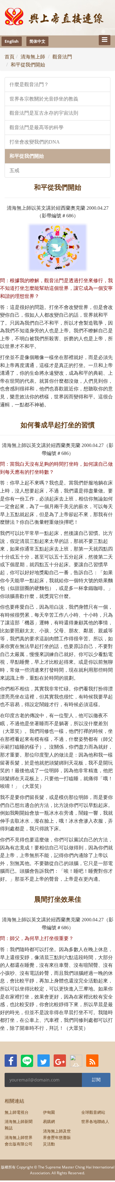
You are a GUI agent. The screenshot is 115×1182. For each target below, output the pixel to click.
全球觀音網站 (93, 1112)
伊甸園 (49, 1112)
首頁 (9, 56)
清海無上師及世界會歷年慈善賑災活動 (57, 1137)
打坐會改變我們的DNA (35, 141)
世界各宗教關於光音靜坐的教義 (44, 98)
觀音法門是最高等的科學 (36, 127)
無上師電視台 (17, 1112)
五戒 (14, 170)
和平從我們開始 (28, 64)
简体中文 (37, 41)
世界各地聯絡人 (95, 1121)
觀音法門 (62, 56)
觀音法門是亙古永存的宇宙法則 (44, 113)
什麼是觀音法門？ (29, 84)
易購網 (49, 1121)
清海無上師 (33, 56)
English (12, 41)
